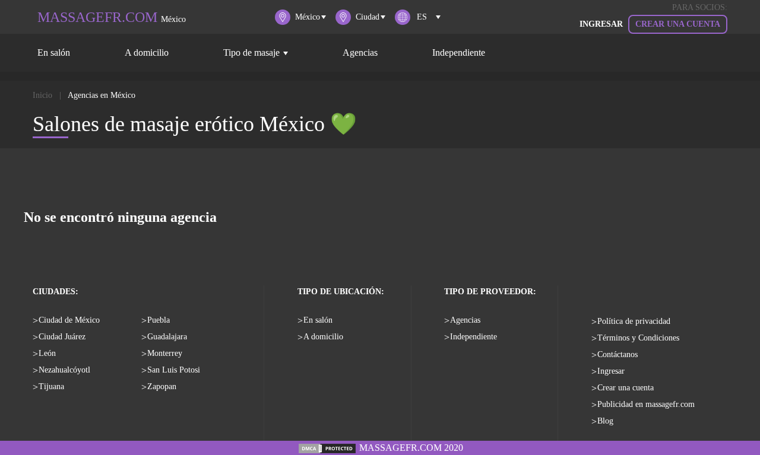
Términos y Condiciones (638, 337)
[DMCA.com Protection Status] (327, 448)
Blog (605, 420)
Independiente (458, 52)
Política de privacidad (633, 321)
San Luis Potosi (173, 369)
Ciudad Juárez (62, 336)
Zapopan (161, 386)
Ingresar (611, 371)
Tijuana (51, 386)
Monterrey (164, 353)
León (47, 353)
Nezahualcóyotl (64, 369)
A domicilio (147, 52)
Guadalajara (167, 336)
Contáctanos (617, 354)
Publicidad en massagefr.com (646, 404)
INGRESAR (601, 24)
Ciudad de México (69, 320)
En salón (53, 52)
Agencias (360, 52)
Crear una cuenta (677, 24)
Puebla (158, 320)
